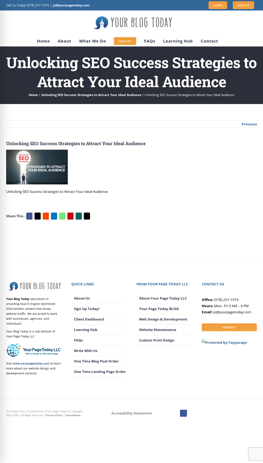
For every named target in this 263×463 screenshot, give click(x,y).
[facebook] (183, 413)
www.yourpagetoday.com (31, 363)
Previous (249, 124)
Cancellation (73, 415)
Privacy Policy (54, 415)
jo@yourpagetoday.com (71, 5)
